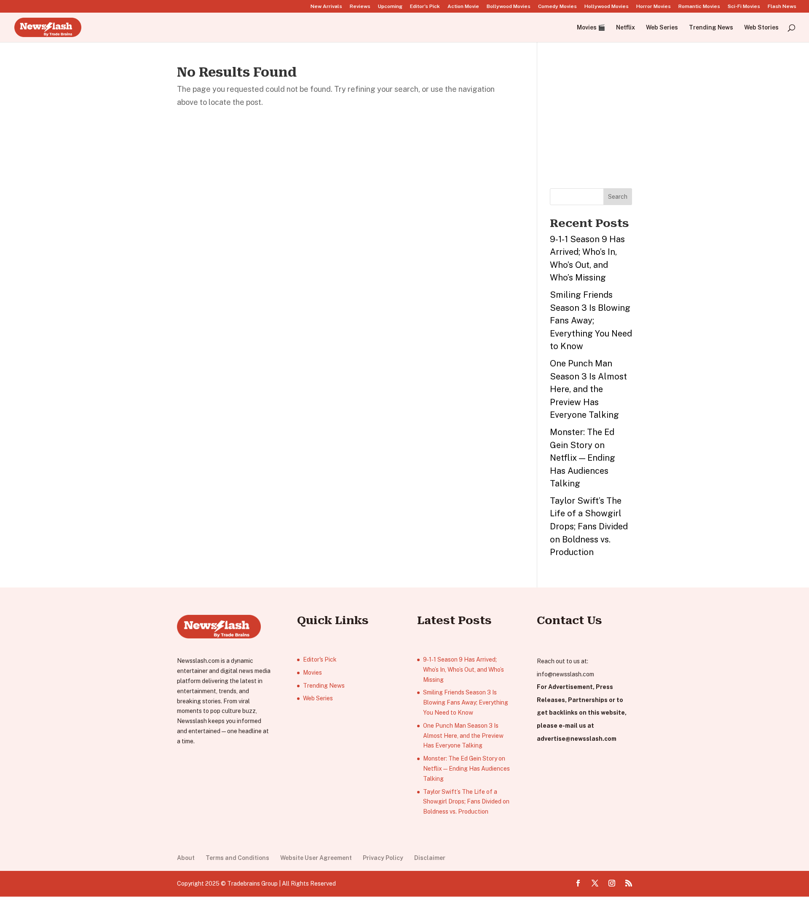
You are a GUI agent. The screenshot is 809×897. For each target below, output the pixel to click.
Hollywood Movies (606, 6)
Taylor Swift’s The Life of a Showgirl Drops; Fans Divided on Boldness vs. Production (589, 526)
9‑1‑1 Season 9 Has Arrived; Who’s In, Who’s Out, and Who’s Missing (463, 669)
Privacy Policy (383, 857)
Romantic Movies (699, 6)
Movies (312, 672)
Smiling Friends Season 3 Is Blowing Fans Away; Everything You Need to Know (591, 320)
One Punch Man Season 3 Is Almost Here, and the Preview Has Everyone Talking (588, 389)
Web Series (662, 27)
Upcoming (390, 6)
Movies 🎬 (591, 27)
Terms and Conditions (237, 857)
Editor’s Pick (425, 6)
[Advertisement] (613, 118)
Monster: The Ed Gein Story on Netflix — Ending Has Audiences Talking (582, 458)
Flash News (782, 6)
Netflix (625, 27)
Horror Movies (653, 6)
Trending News (711, 27)
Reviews (360, 6)
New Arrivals (326, 6)
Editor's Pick (320, 659)
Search (617, 196)
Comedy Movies (557, 6)
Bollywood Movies (508, 6)
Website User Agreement (316, 857)
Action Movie (463, 6)
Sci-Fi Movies (744, 6)
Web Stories (761, 27)
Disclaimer (429, 857)
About (186, 857)
